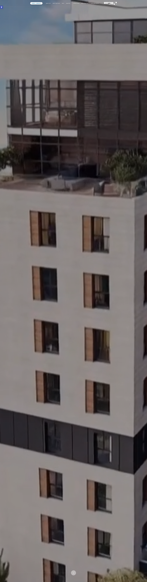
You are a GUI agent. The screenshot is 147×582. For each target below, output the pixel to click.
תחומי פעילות (76, 3)
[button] (1, 7)
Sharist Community (36, 3)
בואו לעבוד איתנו (56, 3)
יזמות (63, 3)
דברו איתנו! (48, 3)
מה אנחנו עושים (84, 3)
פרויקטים (68, 3)
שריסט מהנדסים (95, 3)
